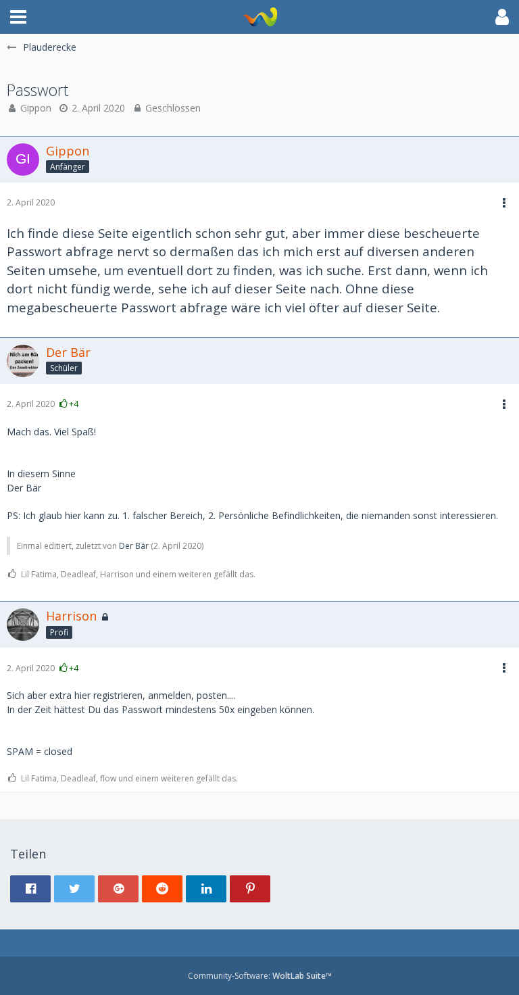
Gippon (35, 107)
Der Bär (134, 546)
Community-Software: (260, 975)
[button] (18, 17)
